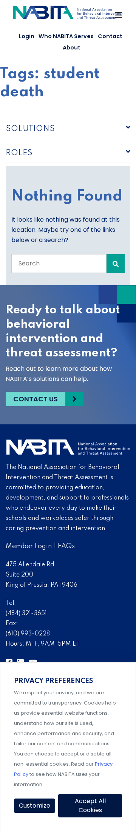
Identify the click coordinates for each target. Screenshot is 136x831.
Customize (34, 805)
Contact (110, 36)
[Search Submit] (116, 263)
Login (26, 36)
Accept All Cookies (90, 805)
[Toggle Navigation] (118, 17)
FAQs (66, 546)
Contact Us (35, 399)
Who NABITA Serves (66, 36)
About (71, 47)
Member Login (29, 546)
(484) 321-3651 (26, 614)
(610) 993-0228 (28, 634)
